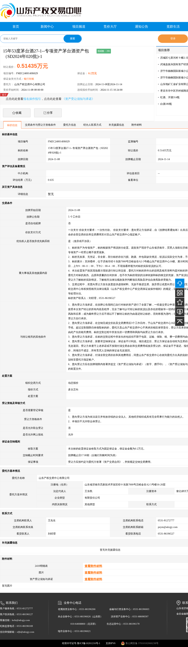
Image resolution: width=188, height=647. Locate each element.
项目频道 (78, 26)
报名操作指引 (32, 98)
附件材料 (136, 124)
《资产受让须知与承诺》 (78, 98)
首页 (15, 26)
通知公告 (141, 26)
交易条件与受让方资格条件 (40, 124)
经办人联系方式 (92, 124)
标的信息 (12, 125)
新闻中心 (47, 26)
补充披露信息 (116, 124)
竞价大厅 (110, 26)
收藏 (18, 112)
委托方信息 (69, 124)
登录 (173, 38)
